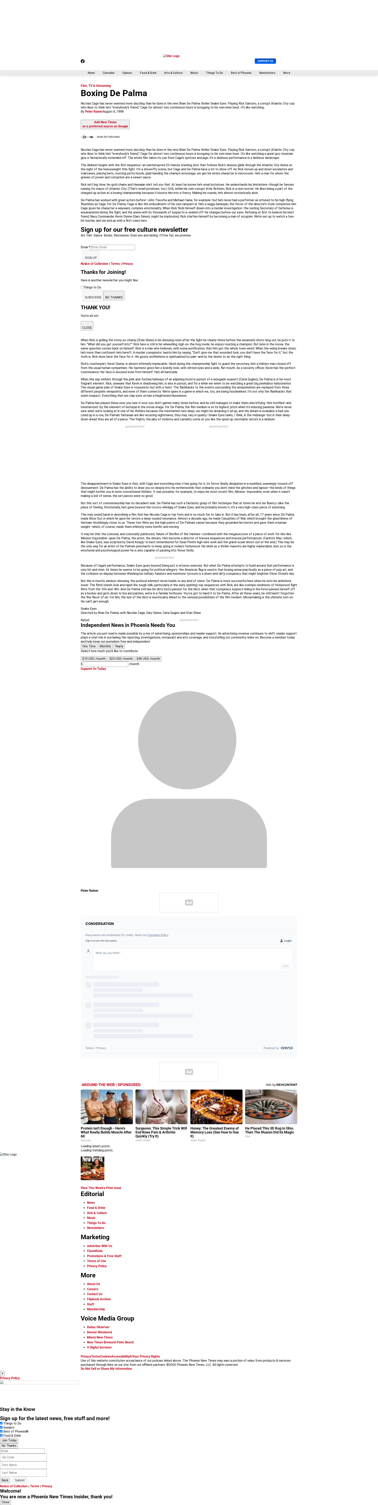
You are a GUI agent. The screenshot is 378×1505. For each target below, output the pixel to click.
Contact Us (94, 1294)
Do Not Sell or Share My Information (106, 1369)
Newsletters (267, 72)
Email (85, 247)
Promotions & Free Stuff (104, 1256)
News (91, 72)
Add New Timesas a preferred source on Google (105, 124)
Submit (20, 1480)
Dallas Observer (98, 1327)
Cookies (106, 1356)
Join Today (9, 1440)
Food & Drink (148, 72)
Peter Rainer (94, 111)
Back (5, 1480)
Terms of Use (96, 1261)
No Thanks (9, 1446)
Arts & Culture (173, 72)
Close (5, 1502)
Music (194, 72)
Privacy (127, 264)
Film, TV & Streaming (96, 86)
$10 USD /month (94, 659)
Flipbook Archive (99, 1299)
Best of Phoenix (241, 72)
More (286, 72)
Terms (115, 264)
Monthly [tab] (105, 646)
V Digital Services (99, 1347)
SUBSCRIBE (93, 297)
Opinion (127, 72)
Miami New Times (100, 1337)
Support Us (265, 60)
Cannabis (109, 72)
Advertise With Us (99, 1246)
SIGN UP (91, 258)
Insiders (8, 1427)
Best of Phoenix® (15, 1431)
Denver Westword (99, 1332)
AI (130, 1356)
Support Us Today (93, 669)
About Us (93, 1284)
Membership (96, 1309)
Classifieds (95, 1251)
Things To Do (214, 72)
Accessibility (120, 1356)
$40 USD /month (148, 659)
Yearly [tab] (119, 646)
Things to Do (12, 1423)
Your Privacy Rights (146, 1356)
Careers (92, 1289)
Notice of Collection (94, 264)
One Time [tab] (89, 646)
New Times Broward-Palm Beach (110, 1342)
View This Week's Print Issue (101, 1188)
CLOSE (87, 328)
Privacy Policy (97, 1266)
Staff (90, 1304)
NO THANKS (114, 297)
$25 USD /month (121, 659)
